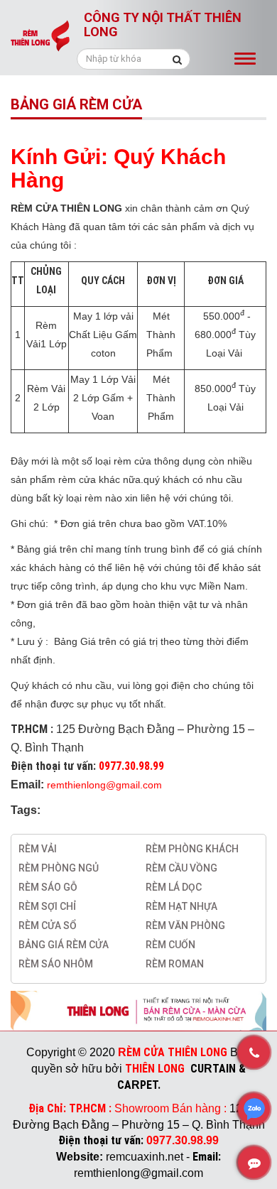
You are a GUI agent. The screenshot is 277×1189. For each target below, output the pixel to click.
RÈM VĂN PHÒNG (185, 925)
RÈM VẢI (37, 848)
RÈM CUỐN (170, 944)
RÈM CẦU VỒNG (181, 868)
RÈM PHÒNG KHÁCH (192, 848)
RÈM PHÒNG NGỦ (58, 868)
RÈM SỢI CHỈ (47, 906)
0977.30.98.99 (131, 766)
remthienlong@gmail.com (104, 785)
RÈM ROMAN (175, 964)
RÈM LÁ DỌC (174, 887)
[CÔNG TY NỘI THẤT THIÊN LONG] (40, 40)
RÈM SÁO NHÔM (55, 964)
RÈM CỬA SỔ (47, 925)
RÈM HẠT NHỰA (181, 906)
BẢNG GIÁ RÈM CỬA (63, 944)
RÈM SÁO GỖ (47, 887)
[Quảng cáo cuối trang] (138, 1010)
